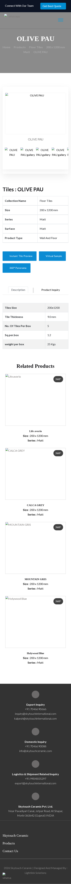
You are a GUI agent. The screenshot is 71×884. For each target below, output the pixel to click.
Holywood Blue (35, 653)
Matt (26, 52)
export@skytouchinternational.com (35, 783)
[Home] (35, 796)
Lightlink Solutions (35, 872)
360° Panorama (17, 267)
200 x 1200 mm (55, 47)
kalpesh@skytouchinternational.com (35, 718)
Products (20, 47)
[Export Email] (35, 694)
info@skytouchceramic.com (35, 750)
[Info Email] (35, 731)
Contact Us (10, 851)
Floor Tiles (36, 47)
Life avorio (35, 431)
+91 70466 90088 (35, 746)
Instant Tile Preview (20, 255)
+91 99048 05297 (35, 778)
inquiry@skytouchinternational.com (35, 713)
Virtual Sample (53, 255)
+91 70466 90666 (35, 709)
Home (6, 47)
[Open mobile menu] (60, 20)
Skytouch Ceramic (15, 835)
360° (58, 379)
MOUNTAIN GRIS (35, 579)
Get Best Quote (52, 6)
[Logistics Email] (35, 764)
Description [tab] (18, 289)
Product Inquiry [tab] (50, 289)
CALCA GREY (35, 505)
